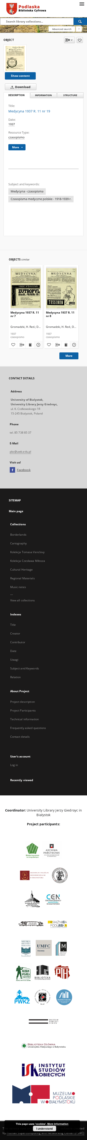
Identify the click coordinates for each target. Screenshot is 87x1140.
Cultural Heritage (21, 569)
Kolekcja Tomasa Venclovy (27, 552)
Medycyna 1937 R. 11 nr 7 (24, 314)
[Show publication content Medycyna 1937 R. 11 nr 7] (30, 345)
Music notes (18, 587)
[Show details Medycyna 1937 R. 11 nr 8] (73, 345)
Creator (15, 633)
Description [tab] (16, 95)
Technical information (24, 719)
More (68, 356)
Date (13, 651)
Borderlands (18, 535)
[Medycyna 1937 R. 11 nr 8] (61, 288)
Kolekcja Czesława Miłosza (27, 561)
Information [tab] (43, 95)
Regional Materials (22, 578)
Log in (14, 765)
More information (57, 1124)
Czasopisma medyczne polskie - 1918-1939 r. (41, 199)
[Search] (80, 21)
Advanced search (61, 29)
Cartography (18, 543)
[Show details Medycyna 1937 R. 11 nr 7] (38, 345)
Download (22, 87)
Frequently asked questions (28, 728)
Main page (16, 511)
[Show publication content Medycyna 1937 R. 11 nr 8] (65, 345)
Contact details (20, 737)
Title (13, 625)
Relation (15, 677)
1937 (11, 124)
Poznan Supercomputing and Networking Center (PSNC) (45, 1133)
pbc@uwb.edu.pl (20, 452)
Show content (20, 76)
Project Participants (23, 710)
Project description (22, 702)
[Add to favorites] (80, 40)
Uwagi (14, 660)
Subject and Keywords (24, 668)
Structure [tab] (70, 95)
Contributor (17, 642)
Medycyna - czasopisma (27, 191)
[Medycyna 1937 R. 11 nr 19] (15, 58)
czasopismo (16, 137)
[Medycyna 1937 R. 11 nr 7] (26, 288)
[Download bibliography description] (21, 345)
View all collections (22, 600)
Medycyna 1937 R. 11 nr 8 (60, 314)
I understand (44, 1128)
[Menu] (81, 3)
